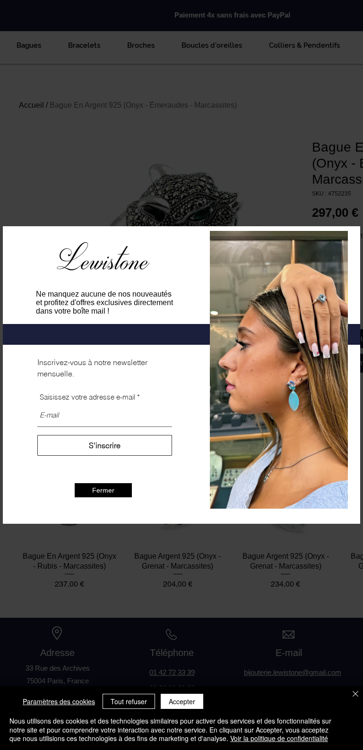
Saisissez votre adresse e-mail (87, 397)
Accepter (182, 701)
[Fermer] (355, 694)
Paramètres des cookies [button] (59, 701)
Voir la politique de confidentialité (279, 738)
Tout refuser (129, 701)
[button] (103, 490)
